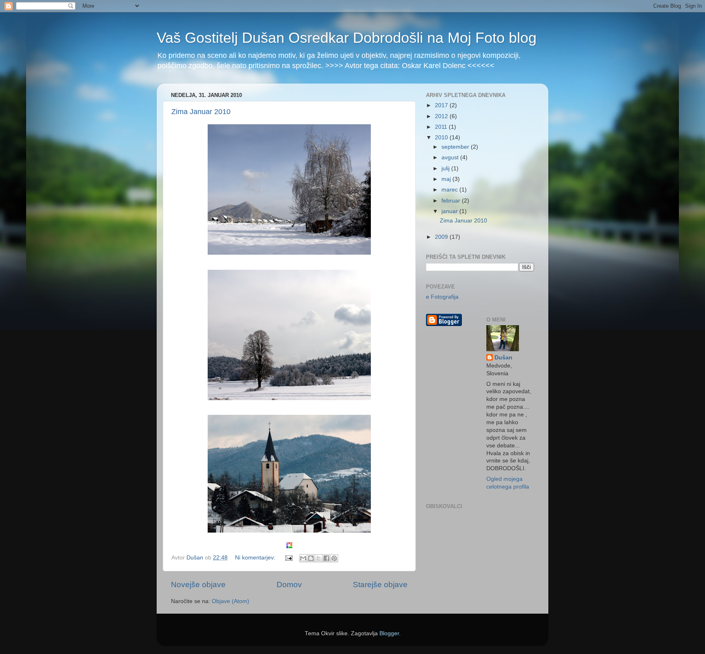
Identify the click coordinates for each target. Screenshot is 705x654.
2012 (442, 116)
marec (450, 190)
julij (446, 168)
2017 (442, 105)
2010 (442, 137)
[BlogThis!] (311, 558)
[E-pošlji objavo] (288, 558)
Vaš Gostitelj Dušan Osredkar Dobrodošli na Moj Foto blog (347, 37)
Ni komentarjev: (256, 558)
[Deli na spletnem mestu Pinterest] (334, 558)
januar (450, 211)
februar (451, 201)
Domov (289, 584)
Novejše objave (198, 584)
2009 (442, 237)
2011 (442, 127)
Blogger (389, 633)
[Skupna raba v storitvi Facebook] (326, 558)
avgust (450, 157)
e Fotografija (442, 297)
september (456, 147)
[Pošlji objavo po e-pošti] (303, 558)
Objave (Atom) (230, 601)
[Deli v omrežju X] (319, 558)
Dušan (503, 358)
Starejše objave (380, 584)
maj (446, 179)
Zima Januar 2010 (201, 112)
